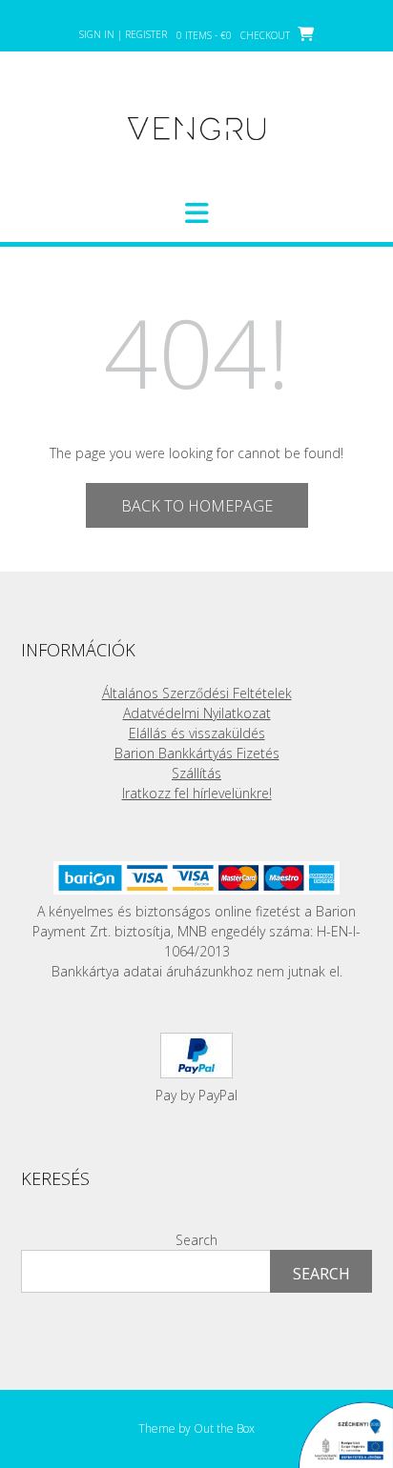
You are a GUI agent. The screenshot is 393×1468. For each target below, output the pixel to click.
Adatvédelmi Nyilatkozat (197, 713)
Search (196, 1240)
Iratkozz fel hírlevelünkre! (197, 793)
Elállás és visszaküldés (197, 733)
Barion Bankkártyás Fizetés (196, 753)
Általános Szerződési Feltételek (197, 693)
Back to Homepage (197, 505)
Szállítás (196, 773)
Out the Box (224, 1428)
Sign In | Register (123, 34)
